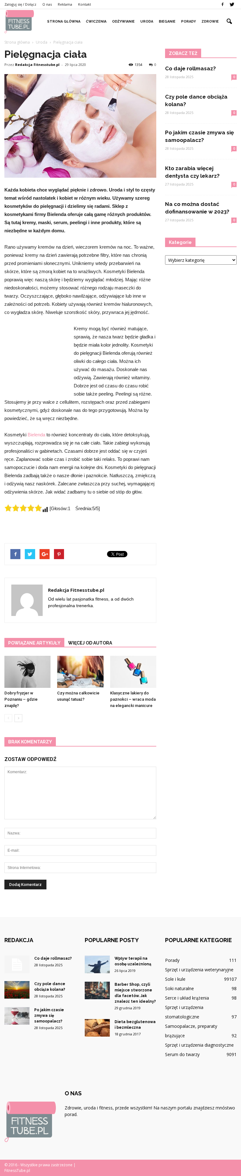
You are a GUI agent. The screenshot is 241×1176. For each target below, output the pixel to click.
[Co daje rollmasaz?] (16, 964)
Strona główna (63, 21)
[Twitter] (232, 4)
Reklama (65, 4)
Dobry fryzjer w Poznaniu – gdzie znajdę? (21, 699)
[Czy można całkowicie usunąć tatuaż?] (80, 672)
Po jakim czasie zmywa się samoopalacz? (49, 1015)
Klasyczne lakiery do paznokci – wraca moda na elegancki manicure (133, 699)
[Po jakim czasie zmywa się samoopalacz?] (16, 1016)
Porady (188, 21)
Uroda (146, 21)
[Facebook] (222, 4)
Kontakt (84, 4)
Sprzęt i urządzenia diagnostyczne (199, 1045)
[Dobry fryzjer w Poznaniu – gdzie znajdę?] (27, 672)
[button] (229, 21)
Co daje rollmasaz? (190, 68)
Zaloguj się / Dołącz (20, 4)
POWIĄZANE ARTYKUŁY (34, 642)
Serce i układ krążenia (187, 998)
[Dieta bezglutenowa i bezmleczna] (97, 1028)
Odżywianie (123, 21)
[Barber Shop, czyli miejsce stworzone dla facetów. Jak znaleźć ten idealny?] (97, 990)
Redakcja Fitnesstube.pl (37, 64)
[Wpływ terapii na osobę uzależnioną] (97, 964)
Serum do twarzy (182, 1054)
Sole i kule (175, 979)
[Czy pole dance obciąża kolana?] (16, 990)
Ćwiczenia (96, 21)
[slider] (23, 508)
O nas (47, 4)
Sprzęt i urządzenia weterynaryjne (199, 970)
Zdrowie (210, 21)
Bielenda (36, 434)
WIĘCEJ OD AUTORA (90, 642)
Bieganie (167, 21)
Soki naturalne (179, 988)
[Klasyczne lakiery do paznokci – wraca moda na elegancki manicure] (133, 672)
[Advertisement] (35, 358)
